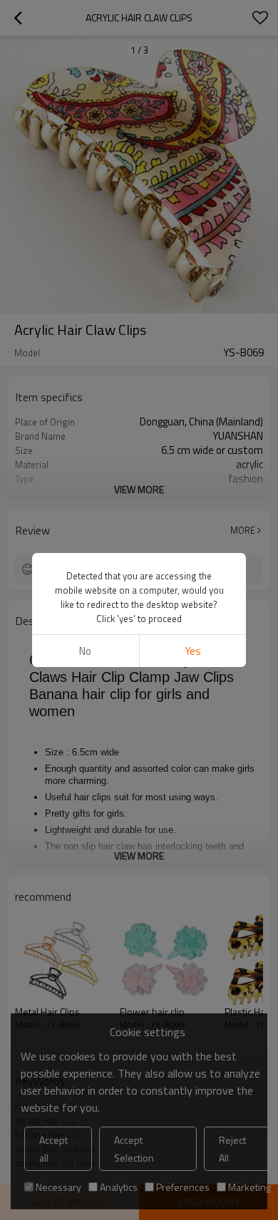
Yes (193, 651)
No (85, 651)
